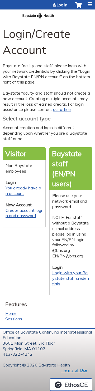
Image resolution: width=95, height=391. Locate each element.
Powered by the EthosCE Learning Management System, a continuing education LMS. (71, 384)
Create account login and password (24, 213)
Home (11, 313)
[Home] (47, 14)
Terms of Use (74, 370)
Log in (62, 5)
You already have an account (23, 190)
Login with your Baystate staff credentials (70, 278)
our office (62, 109)
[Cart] (78, 7)
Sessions (13, 318)
